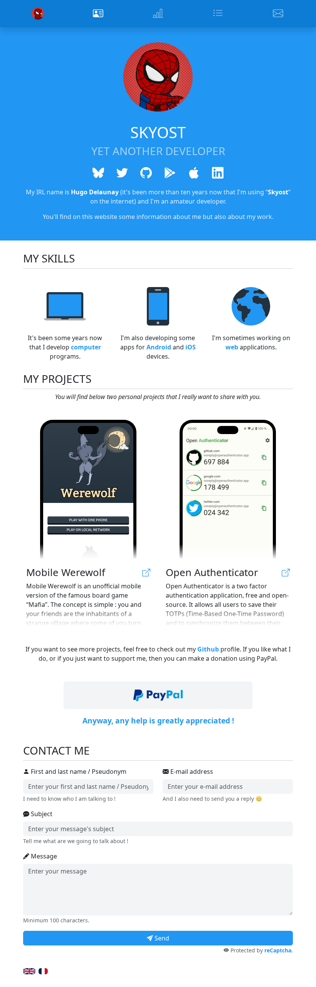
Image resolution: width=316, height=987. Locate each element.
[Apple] (194, 172)
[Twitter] (122, 172)
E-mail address (191, 771)
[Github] (146, 172)
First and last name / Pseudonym (77, 771)
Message (43, 856)
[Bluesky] (98, 172)
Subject (40, 814)
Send (161, 938)
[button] (158, 695)
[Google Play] (170, 172)
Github (208, 649)
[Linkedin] (218, 172)
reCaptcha (277, 950)
